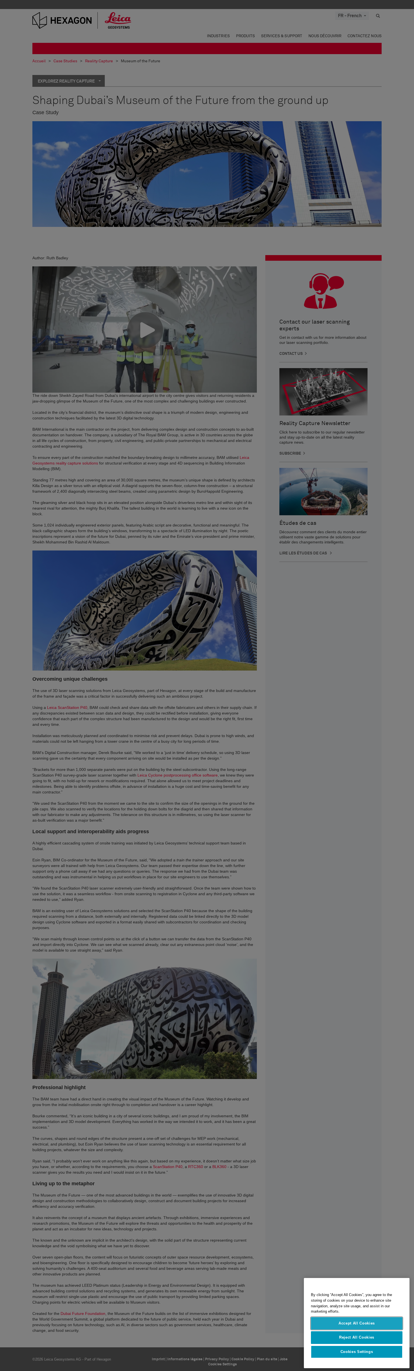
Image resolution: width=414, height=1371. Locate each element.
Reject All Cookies (356, 1337)
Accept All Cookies (357, 1323)
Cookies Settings (356, 1352)
